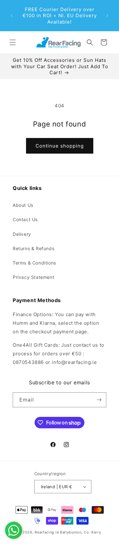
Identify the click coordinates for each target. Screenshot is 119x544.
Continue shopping (60, 146)
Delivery (22, 234)
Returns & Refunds (33, 248)
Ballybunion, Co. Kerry (80, 532)
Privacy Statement (33, 277)
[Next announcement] (107, 16)
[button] (13, 42)
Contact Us (25, 219)
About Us (23, 205)
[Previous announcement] (12, 16)
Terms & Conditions (34, 262)
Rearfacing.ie (47, 532)
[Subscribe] (99, 399)
